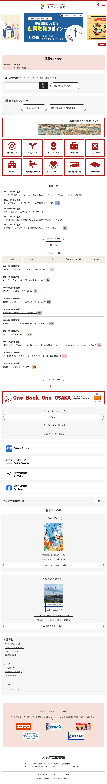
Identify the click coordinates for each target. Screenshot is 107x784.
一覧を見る (51, 238)
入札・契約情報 (11, 651)
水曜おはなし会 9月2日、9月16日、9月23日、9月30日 (26, 269)
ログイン (51, 417)
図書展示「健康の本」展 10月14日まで (20, 312)
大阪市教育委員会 (12, 671)
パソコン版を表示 (42, 774)
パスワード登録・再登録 (54, 433)
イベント (32, 259)
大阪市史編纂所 (11, 675)
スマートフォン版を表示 (61, 774)
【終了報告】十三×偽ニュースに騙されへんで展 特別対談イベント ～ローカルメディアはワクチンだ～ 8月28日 (49, 345)
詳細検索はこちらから (63, 85)
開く (100, 501)
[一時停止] (102, 44)
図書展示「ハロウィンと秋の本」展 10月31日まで (24, 301)
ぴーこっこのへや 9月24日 (14, 334)
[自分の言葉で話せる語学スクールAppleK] (31, 735)
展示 (53, 259)
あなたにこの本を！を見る (52, 626)
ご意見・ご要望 (11, 684)
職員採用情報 (10, 655)
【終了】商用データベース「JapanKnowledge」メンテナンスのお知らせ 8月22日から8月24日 (43, 195)
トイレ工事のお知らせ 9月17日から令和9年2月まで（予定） (29, 203)
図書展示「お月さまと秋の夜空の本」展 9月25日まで (25, 323)
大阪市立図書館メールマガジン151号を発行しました (25, 211)
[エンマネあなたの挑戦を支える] (23, 726)
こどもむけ (95, 259)
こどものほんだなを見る (51, 565)
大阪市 (8, 667)
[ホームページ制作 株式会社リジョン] (53, 726)
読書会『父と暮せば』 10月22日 (17, 366)
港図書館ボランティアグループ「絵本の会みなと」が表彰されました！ (33, 228)
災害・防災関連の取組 (14, 647)
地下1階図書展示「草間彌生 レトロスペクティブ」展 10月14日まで (32, 356)
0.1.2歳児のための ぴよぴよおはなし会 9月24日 (24, 280)
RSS (55, 245)
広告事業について (54, 711)
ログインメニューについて (54, 424)
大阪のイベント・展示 (74, 259)
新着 (12, 259)
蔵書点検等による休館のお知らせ (64, 107)
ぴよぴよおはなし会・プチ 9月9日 (18, 291)
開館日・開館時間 (32, 107)
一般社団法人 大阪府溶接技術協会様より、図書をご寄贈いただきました (33, 220)
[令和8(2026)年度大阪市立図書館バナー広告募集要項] (76, 735)
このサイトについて (13, 689)
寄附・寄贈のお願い (13, 644)
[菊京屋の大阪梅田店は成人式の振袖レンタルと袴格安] (83, 726)
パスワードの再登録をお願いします (18, 67)
